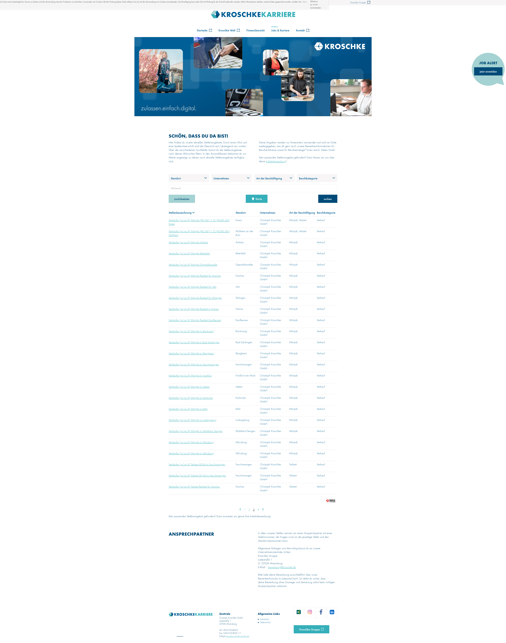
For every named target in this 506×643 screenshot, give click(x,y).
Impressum (264, 619)
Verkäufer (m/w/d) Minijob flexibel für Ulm (192, 286)
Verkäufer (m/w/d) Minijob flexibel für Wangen (195, 298)
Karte (258, 199)
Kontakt (301, 30)
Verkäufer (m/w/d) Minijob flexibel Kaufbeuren (195, 320)
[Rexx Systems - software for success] (330, 500)
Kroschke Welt (227, 30)
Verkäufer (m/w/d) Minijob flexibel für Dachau (195, 275)
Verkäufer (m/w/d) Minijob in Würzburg (191, 442)
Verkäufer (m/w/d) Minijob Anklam (188, 242)
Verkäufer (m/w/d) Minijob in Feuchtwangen (194, 364)
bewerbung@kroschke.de (282, 567)
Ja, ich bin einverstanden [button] (315, 6)
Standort (241, 212)
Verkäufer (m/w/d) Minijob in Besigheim (191, 353)
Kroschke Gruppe (358, 2)
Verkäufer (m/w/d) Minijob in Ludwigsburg (192, 420)
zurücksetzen (181, 199)
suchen (328, 199)
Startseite (202, 30)
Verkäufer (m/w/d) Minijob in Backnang (191, 331)
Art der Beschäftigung (302, 212)
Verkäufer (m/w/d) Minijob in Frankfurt (190, 375)
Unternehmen (267, 212)
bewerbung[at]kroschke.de (237, 636)
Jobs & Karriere (280, 30)
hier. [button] (304, 2)
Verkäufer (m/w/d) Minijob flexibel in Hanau (194, 309)
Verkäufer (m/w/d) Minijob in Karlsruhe (191, 397)
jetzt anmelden (488, 71)
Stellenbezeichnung (180, 212)
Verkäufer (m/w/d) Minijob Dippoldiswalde (193, 264)
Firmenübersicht (255, 30)
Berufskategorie (326, 212)
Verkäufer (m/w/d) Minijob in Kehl (188, 409)
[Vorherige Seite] (240, 509)
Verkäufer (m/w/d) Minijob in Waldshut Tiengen (195, 431)
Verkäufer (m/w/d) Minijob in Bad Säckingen (194, 342)
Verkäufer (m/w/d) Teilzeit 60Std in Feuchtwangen (197, 464)
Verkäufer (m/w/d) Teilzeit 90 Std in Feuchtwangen (197, 475)
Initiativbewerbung (276, 161)
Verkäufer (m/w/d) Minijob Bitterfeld (189, 253)
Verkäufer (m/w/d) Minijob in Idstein (189, 386)
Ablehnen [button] (314, 2)
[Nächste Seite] (263, 509)
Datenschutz (265, 622)
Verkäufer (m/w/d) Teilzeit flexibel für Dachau (194, 486)
